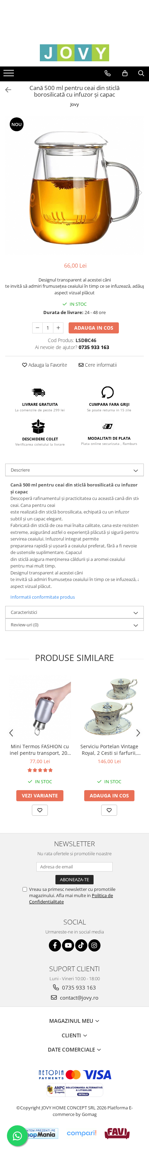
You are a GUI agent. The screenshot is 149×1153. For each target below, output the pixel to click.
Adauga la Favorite (47, 364)
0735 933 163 (78, 987)
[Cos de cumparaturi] (124, 73)
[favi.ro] (117, 1133)
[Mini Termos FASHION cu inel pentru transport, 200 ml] (40, 707)
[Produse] (9, 75)
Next (138, 193)
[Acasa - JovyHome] (74, 52)
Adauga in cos (93, 327)
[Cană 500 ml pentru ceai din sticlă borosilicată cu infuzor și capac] (74, 185)
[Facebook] (55, 945)
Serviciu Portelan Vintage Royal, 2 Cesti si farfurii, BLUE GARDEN (109, 749)
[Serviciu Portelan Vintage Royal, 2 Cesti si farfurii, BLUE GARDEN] (109, 707)
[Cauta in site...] (141, 73)
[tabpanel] (74, 185)
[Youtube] (68, 945)
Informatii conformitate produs (42, 597)
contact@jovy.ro (78, 997)
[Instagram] (94, 945)
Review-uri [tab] (24, 625)
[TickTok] (81, 945)
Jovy (74, 104)
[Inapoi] (5, 90)
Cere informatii (100, 364)
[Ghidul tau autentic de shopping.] (81, 1133)
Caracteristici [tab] (24, 612)
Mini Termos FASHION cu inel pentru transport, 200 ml (40, 749)
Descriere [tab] (20, 470)
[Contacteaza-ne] (107, 73)
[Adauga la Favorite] (40, 810)
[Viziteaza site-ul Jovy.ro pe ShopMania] (38, 1133)
